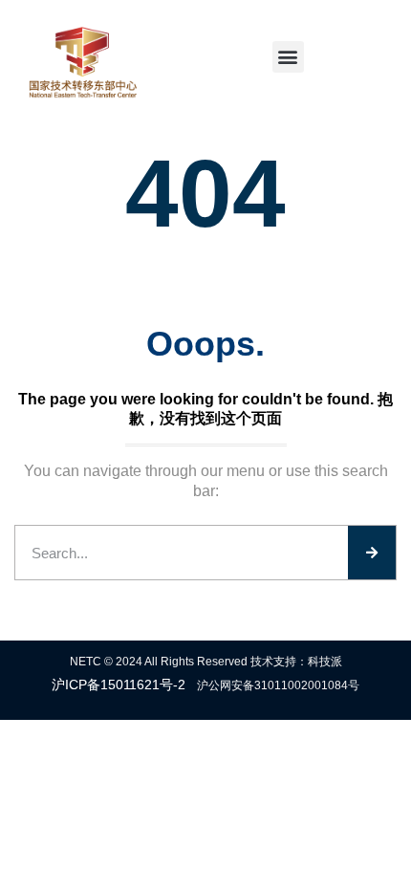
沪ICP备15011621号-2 (118, 684)
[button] (288, 57)
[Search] (372, 552)
